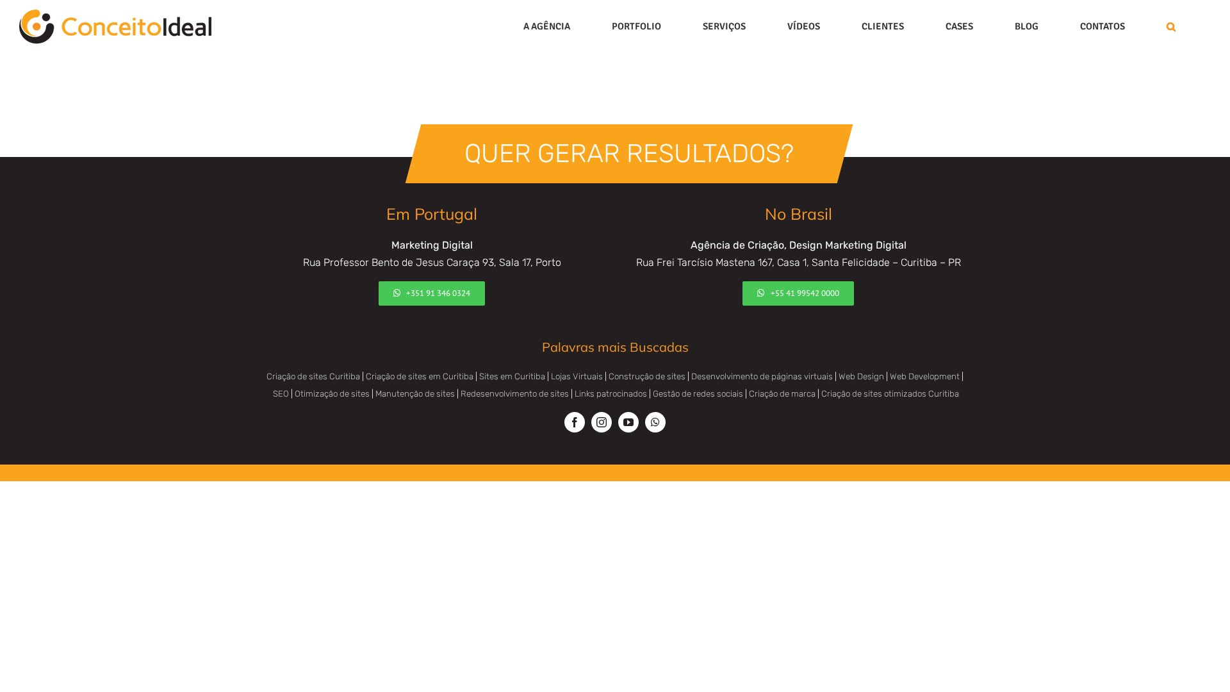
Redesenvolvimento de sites (515, 394)
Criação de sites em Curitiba (419, 376)
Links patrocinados (611, 394)
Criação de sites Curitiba (313, 376)
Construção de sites (647, 376)
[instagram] (601, 422)
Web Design (861, 376)
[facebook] (574, 422)
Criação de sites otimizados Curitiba (890, 394)
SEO (281, 394)
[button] (1171, 26)
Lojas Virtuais (577, 376)
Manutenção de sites (415, 394)
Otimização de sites (332, 394)
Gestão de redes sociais (698, 394)
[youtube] (628, 422)
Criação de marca (782, 394)
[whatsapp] (655, 422)
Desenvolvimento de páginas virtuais (762, 376)
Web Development (925, 376)
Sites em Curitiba (512, 376)
